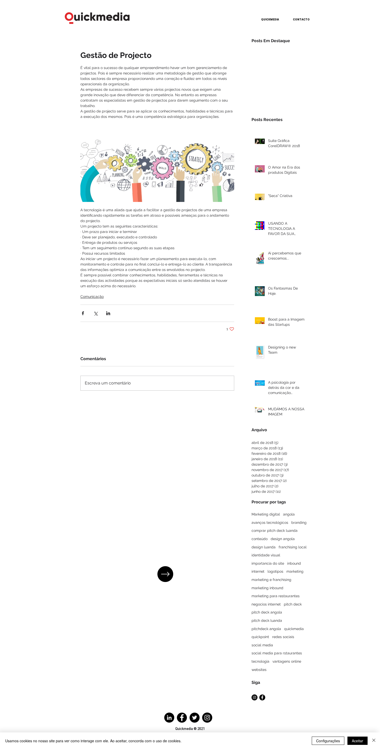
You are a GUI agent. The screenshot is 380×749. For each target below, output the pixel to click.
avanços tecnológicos (270, 522)
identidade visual (266, 555)
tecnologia (260, 661)
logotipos (275, 571)
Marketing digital (266, 514)
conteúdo (260, 539)
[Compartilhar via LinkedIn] (108, 313)
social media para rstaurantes (277, 653)
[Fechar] (374, 741)
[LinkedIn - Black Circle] (169, 718)
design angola (283, 539)
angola (289, 514)
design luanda (264, 547)
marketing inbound (267, 588)
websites (259, 670)
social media (262, 645)
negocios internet (266, 604)
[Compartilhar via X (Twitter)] (95, 313)
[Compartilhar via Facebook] (82, 313)
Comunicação (92, 296)
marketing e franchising (271, 580)
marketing (294, 571)
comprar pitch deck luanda (275, 530)
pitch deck (293, 604)
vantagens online (286, 661)
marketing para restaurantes (276, 596)
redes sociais (283, 637)
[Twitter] (194, 718)
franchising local (293, 547)
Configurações (328, 740)
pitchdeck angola (266, 629)
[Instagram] (207, 718)
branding (299, 522)
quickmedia (294, 629)
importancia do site (268, 563)
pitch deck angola (267, 612)
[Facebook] (182, 718)
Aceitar (357, 740)
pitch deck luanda (267, 620)
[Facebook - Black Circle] (262, 697)
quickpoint (260, 637)
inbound (294, 563)
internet (258, 571)
